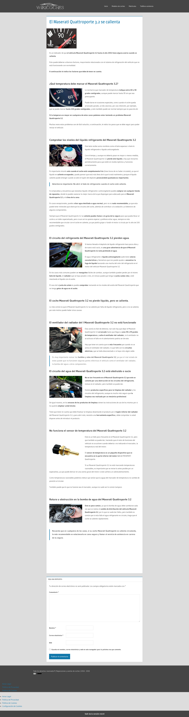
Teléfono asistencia (146, 6)
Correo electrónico (56, 635)
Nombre (52, 628)
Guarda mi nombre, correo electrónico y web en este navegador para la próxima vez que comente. (86, 649)
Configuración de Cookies (12, 706)
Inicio (106, 6)
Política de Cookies (9, 690)
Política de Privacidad (10, 687)
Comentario (54, 592)
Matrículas (132, 6)
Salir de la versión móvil (94, 714)
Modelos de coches (118, 6)
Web (50, 643)
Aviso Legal (6, 684)
